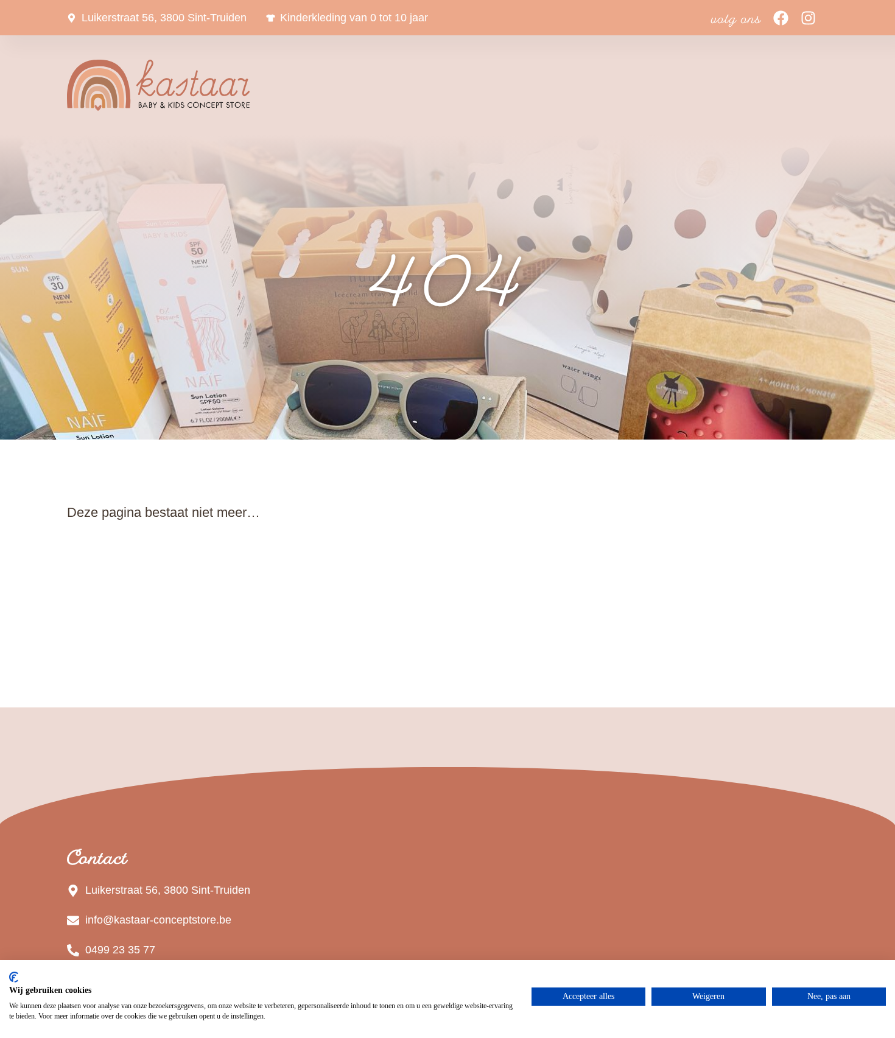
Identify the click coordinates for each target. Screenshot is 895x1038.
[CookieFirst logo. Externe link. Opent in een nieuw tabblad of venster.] (13, 977)
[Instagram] (808, 18)
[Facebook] (780, 18)
